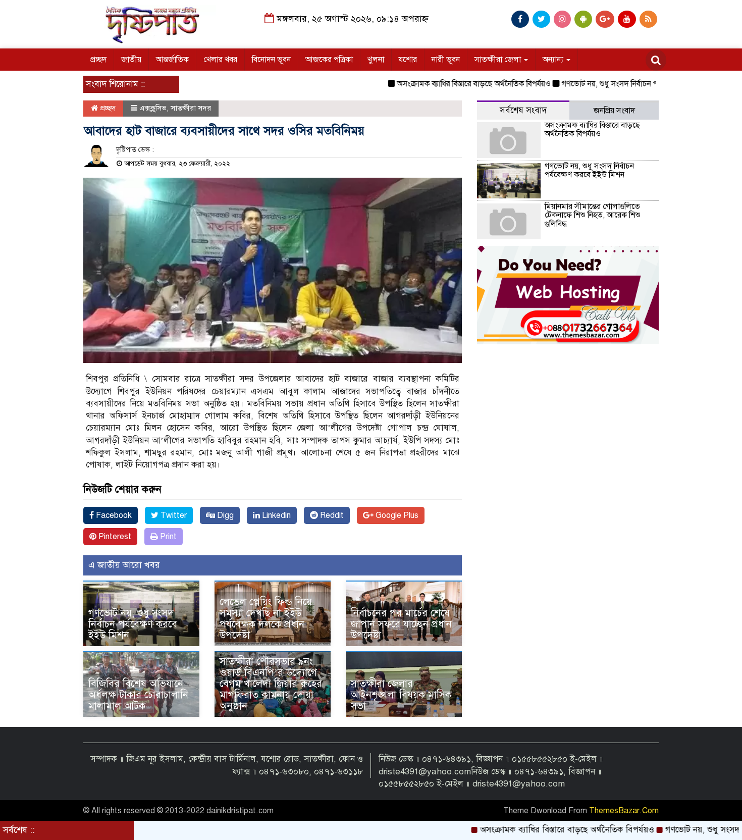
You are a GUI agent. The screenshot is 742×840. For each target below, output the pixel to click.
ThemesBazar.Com (624, 811)
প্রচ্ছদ (98, 60)
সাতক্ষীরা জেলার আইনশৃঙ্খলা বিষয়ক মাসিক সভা (401, 694)
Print (167, 537)
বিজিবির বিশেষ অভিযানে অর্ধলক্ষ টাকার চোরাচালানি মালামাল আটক (138, 694)
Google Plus (396, 515)
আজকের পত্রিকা (329, 60)
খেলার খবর (220, 60)
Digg (224, 515)
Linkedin (275, 515)
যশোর (408, 60)
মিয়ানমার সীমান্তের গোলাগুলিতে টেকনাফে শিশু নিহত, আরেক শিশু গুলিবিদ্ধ (593, 215)
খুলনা (375, 60)
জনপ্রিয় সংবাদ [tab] (614, 111)
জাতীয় (131, 60)
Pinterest (113, 537)
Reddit (331, 515)
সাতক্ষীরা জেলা (498, 60)
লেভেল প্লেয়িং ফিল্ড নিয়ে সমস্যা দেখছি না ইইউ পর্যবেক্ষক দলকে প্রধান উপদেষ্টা (266, 619)
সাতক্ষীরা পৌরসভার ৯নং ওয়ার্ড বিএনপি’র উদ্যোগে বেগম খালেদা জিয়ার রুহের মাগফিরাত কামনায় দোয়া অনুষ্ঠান (271, 683)
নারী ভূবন (446, 60)
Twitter (172, 515)
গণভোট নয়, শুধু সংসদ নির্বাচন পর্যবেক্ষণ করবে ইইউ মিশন (623, 84)
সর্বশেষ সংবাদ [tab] (523, 110)
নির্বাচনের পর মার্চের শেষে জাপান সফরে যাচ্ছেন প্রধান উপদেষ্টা (401, 624)
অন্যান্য (554, 60)
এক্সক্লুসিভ (153, 108)
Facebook (113, 515)
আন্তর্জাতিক (172, 60)
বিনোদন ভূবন (271, 60)
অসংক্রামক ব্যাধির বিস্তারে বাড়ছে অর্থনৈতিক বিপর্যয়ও (449, 84)
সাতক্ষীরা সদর (191, 108)
